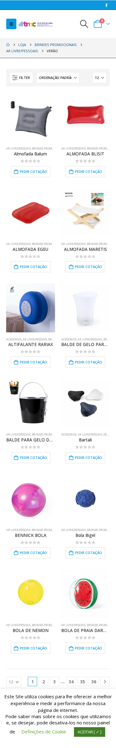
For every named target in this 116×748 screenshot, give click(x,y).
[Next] (105, 681)
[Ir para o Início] (8, 45)
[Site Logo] (36, 24)
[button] (11, 24)
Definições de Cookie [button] (43, 731)
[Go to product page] (85, 117)
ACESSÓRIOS (13, 339)
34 (71, 682)
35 (82, 682)
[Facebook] (106, 5)
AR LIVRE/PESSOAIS (18, 148)
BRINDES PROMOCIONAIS (48, 148)
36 (93, 682)
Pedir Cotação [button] (33, 171)
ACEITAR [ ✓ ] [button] (89, 732)
